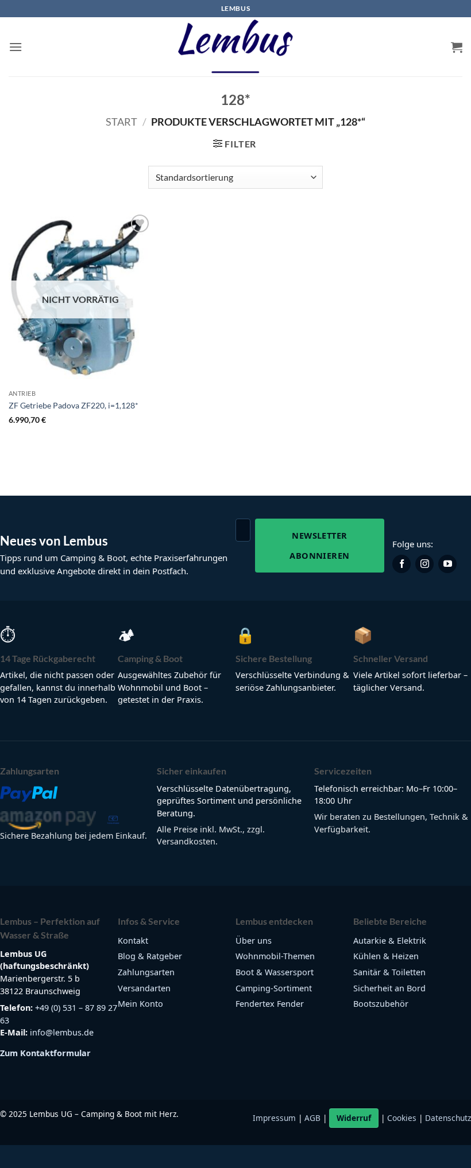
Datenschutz (448, 1117)
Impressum (274, 1117)
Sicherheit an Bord (389, 988)
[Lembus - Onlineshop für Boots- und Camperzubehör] (235, 47)
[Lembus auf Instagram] (424, 564)
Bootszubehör (380, 1003)
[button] (15, 47)
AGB (312, 1117)
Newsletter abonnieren (319, 545)
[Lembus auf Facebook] (401, 564)
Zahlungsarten (146, 972)
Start (121, 121)
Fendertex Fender (269, 1003)
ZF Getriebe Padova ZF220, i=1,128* (73, 405)
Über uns (253, 940)
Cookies (401, 1117)
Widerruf (354, 1117)
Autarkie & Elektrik (389, 940)
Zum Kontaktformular (45, 1053)
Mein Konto (140, 1003)
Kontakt (133, 940)
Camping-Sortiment (273, 988)
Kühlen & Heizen (386, 956)
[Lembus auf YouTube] (447, 564)
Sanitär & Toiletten (389, 972)
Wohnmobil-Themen (275, 956)
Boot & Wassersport (274, 972)
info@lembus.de (62, 1032)
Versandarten (144, 988)
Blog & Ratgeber (150, 956)
